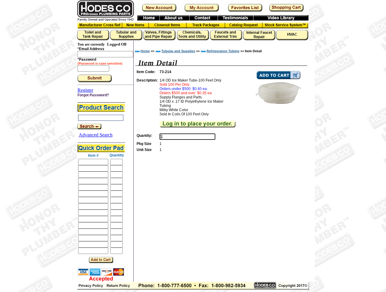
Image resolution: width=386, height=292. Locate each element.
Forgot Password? (93, 95)
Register (85, 90)
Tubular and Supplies (178, 51)
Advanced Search (95, 134)
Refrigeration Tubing (223, 51)
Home (145, 51)
